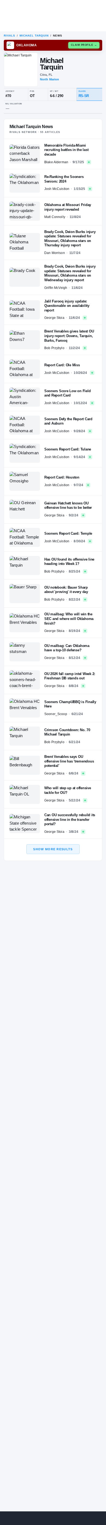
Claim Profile (84, 45)
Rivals (9, 35)
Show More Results (53, 849)
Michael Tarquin (34, 35)
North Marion (49, 79)
